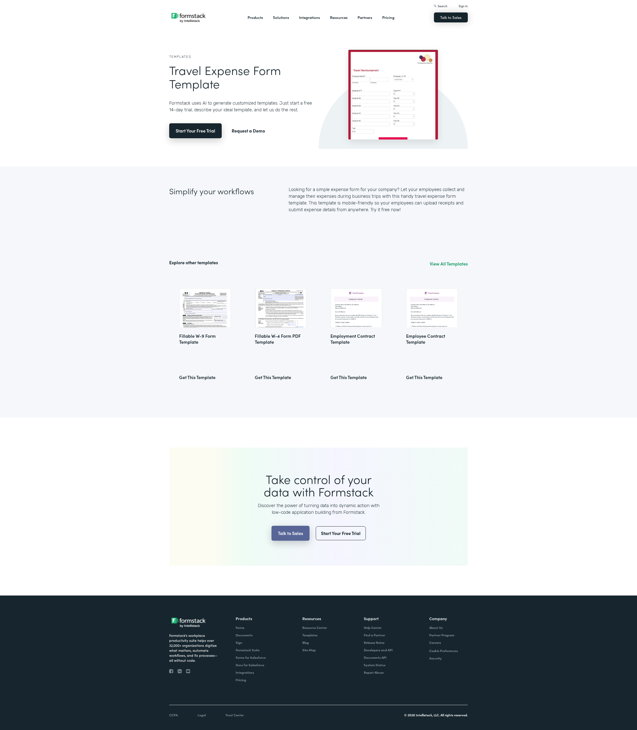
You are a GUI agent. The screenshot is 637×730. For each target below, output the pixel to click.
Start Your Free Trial (195, 131)
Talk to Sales (451, 17)
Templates (180, 57)
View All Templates (449, 264)
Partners (365, 17)
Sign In (463, 6)
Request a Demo (248, 131)
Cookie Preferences (443, 650)
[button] (255, 17)
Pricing (388, 17)
